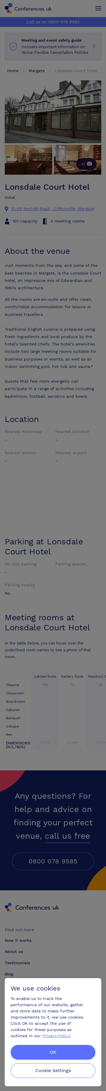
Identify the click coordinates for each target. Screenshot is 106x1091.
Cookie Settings (53, 1070)
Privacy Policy (56, 1035)
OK (53, 1052)
